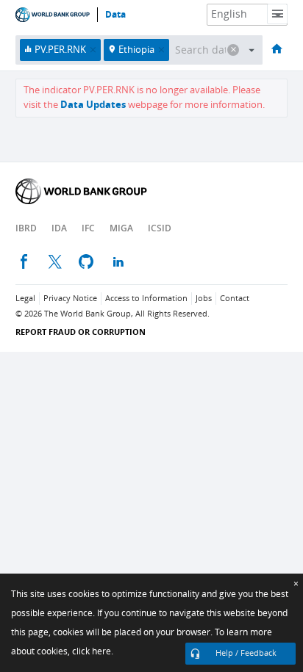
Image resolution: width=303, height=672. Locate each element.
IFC (88, 228)
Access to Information (146, 298)
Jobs (204, 298)
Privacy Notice (70, 298)
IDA (59, 228)
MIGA (121, 228)
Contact (234, 298)
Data (115, 15)
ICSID (159, 228)
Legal (25, 298)
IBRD (26, 228)
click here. (92, 651)
